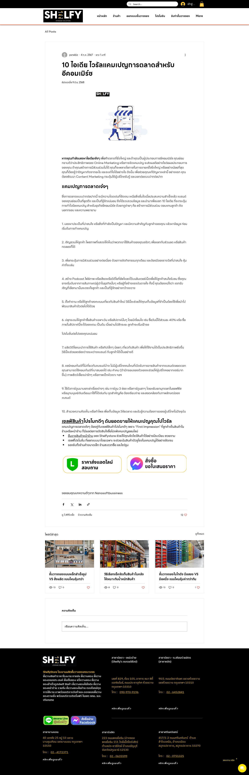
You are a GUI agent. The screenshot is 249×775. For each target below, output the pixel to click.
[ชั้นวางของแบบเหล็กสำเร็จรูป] (69, 554)
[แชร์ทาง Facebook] (63, 504)
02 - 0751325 (175, 756)
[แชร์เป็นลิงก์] (88, 504)
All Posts (50, 31)
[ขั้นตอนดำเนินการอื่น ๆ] (185, 55)
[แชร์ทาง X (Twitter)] (71, 504)
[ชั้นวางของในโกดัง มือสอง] (179, 554)
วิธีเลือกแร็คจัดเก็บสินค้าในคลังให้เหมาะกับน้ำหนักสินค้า (124, 577)
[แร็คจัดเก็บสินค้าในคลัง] (124, 554)
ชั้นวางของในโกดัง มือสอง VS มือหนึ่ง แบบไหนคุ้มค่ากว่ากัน (178, 577)
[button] (202, 4)
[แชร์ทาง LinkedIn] (80, 504)
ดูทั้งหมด (199, 534)
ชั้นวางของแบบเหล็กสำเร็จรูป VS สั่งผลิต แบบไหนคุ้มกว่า (67, 577)
